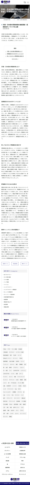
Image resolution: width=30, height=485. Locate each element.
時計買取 (18, 401)
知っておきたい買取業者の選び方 (15, 56)
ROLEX (24, 385)
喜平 (4, 398)
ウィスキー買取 (21, 382)
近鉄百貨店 (16, 404)
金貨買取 (6, 304)
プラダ (9, 349)
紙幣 (7, 370)
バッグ (22, 395)
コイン (10, 370)
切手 (4, 413)
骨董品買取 (6, 307)
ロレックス (5, 416)
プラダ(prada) (13, 382)
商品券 (24, 404)
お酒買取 (14, 392)
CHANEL (19, 385)
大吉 (4, 395)
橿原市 (4, 410)
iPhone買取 (5, 404)
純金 (11, 407)
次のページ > (24, 263)
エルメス (16, 413)
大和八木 (12, 410)
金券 (20, 404)
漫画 (17, 364)
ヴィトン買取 (14, 349)
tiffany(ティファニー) (7, 358)
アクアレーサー (9, 398)
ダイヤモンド (11, 352)
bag (15, 388)
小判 (4, 407)
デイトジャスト (10, 388)
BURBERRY (9, 385)
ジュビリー (22, 367)
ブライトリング (12, 401)
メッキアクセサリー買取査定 (10, 289)
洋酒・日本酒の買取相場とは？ (15, 51)
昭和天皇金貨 (5, 355)
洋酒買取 (21, 364)
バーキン (8, 395)
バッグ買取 (6, 282)
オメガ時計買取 (7, 277)
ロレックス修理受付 (8, 292)
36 (3, 370)
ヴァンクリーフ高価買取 (9, 294)
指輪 (17, 373)
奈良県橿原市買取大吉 (9, 297)
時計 (11, 355)
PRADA (21, 358)
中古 (12, 395)
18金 (4, 385)
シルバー (5, 382)
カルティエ (12, 364)
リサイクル (20, 392)
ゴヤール (21, 373)
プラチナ (21, 410)
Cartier (17, 379)
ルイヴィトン (23, 370)
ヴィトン (22, 361)
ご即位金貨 (5, 352)
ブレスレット (5, 364)
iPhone (10, 404)
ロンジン (11, 376)
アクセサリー (15, 367)
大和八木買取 (11, 361)
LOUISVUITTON (16, 370)
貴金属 (21, 379)
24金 (7, 407)
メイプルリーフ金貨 (19, 352)
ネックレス (5, 379)
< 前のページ (5, 263)
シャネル (11, 413)
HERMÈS (17, 361)
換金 (15, 376)
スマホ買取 (6, 279)
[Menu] (27, 2)
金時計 (10, 367)
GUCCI (19, 388)
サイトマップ (22, 474)
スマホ (22, 407)
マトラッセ (17, 395)
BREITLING (5, 401)
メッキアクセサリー (8, 287)
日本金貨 (20, 349)
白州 (25, 364)
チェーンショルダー (7, 392)
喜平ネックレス (16, 407)
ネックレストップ (21, 376)
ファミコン (6, 284)
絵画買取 (6, 299)
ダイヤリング (11, 379)
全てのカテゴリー (8, 274)
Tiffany (4, 349)
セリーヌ (19, 355)
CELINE (14, 355)
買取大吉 (23, 398)
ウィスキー (5, 376)
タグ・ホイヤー (17, 398)
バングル (12, 373)
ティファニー (15, 358)
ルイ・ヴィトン (23, 413)
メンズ (4, 388)
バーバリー (15, 385)
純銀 (25, 379)
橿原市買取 (5, 361)
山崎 (7, 367)
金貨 (7, 413)
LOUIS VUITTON (6, 373)
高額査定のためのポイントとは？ (15, 54)
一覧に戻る (15, 263)
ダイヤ (17, 410)
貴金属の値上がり (8, 302)
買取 (8, 410)
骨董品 (10, 416)
